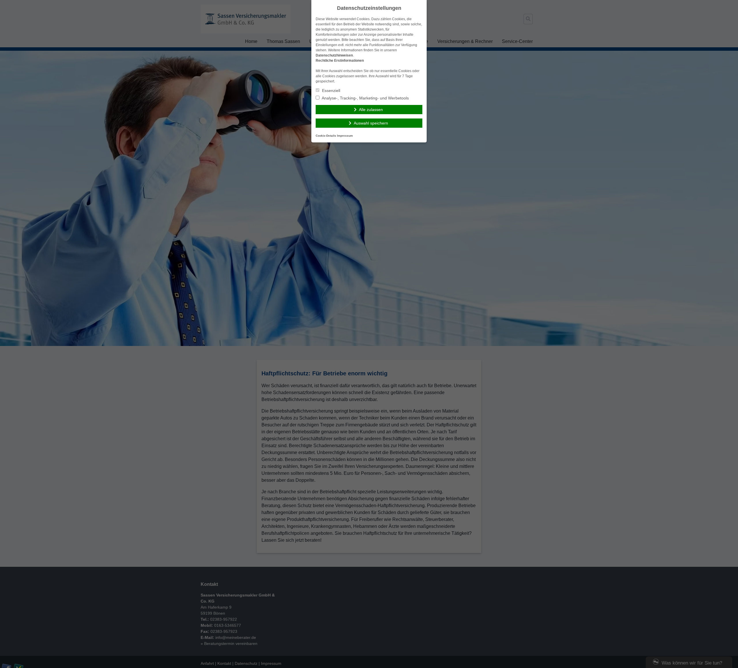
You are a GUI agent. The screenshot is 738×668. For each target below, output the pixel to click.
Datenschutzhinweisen (334, 55)
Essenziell (330, 90)
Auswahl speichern (371, 123)
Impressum (345, 135)
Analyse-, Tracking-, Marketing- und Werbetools (365, 98)
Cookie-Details (326, 135)
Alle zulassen (371, 109)
